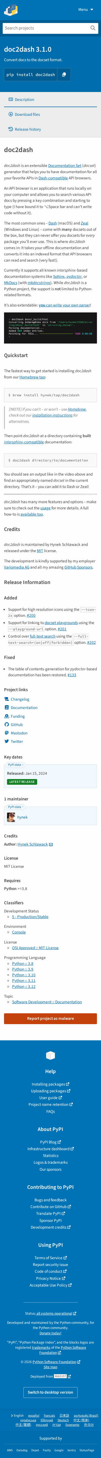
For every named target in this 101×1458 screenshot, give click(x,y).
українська (28, 1420)
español (33, 1415)
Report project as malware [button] (50, 1018)
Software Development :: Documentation (47, 1002)
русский (42, 1425)
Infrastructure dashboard (48, 1149)
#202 (91, 642)
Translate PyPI (48, 1213)
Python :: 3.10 (24, 975)
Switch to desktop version (50, 1392)
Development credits (48, 1227)
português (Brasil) (86, 1415)
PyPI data (14, 765)
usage (45, 508)
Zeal (84, 223)
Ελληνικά (47, 1420)
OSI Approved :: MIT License (35, 948)
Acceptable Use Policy (48, 1285)
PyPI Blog (48, 1142)
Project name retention (48, 1104)
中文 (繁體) (23, 1425)
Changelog (20, 699)
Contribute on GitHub (48, 1207)
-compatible (24, 442)
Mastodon (19, 733)
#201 (62, 629)
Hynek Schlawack (33, 844)
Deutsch (63, 1420)
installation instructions (52, 415)
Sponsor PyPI (50, 1220)
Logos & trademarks (51, 1162)
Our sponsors (50, 1169)
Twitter (17, 741)
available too (31, 514)
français (49, 1415)
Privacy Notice (48, 1278)
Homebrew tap (32, 377)
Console (19, 932)
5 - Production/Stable (30, 917)
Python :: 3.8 (22, 963)
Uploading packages (48, 1091)
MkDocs (10, 283)
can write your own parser (64, 305)
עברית (57, 1425)
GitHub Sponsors (78, 567)
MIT (40, 551)
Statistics (50, 1156)
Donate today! (50, 1333)
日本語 (64, 1415)
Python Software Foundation (54, 1361)
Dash (52, 223)
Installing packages (48, 1084)
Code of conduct (48, 1271)
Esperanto (72, 1425)
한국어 (89, 1425)
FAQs (50, 1111)
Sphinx (59, 276)
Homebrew (77, 409)
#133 (72, 675)
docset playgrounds (61, 623)
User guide (48, 1098)
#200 (31, 615)
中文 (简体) (81, 1420)
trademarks (41, 1347)
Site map (50, 1367)
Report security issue (50, 1265)
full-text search (42, 636)
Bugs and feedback (50, 1200)
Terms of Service (48, 1258)
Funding (18, 716)
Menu (83, 9)
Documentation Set (64, 166)
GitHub (17, 725)
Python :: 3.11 (24, 981)
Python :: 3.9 (22, 969)
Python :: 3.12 (24, 986)
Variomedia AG (16, 567)
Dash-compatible (53, 178)
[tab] (50, 99)
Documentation (24, 708)
